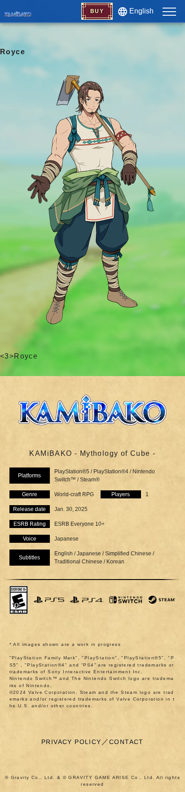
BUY (97, 11)
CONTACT (126, 741)
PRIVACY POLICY (71, 741)
